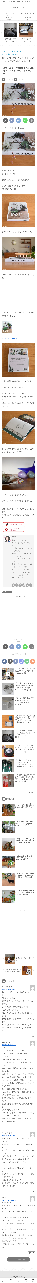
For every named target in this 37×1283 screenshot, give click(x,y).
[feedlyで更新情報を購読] (27, 585)
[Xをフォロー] (16, 585)
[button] (31, 120)
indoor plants (7, 592)
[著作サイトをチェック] (13, 585)
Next (35, 33)
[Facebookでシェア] (11, 120)
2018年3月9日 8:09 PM (8, 1136)
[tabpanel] (10, 33)
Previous (2, 33)
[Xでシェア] (5, 120)
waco (14, 536)
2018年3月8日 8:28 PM (8, 989)
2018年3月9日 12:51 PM (9, 1045)
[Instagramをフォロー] (23, 585)
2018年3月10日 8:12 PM (9, 1200)
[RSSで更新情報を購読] (30, 585)
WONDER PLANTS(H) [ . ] (11, 338)
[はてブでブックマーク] (18, 120)
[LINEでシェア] (25, 120)
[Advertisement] (18, 616)
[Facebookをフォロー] (20, 585)
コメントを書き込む (18, 1259)
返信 (32, 1036)
